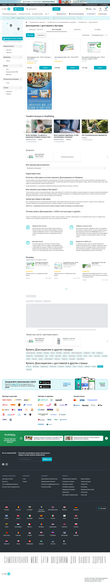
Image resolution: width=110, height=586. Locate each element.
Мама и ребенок (85, 479)
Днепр (52, 353)
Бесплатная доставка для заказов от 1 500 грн (68, 18)
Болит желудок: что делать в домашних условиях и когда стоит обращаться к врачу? (38, 136)
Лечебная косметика (68, 487)
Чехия (74, 366)
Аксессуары (84, 492)
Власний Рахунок (77, 4)
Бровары (39, 353)
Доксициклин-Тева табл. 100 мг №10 (66, 57)
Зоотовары (84, 487)
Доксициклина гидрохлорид (39, 155)
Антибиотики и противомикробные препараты (62, 22)
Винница (46, 353)
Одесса (65, 356)
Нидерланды (44, 366)
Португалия (53, 366)
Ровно (85, 356)
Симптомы (84, 495)
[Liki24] (6, 573)
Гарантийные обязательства (49, 479)
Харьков (34, 359)
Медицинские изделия (68, 489)
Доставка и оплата (22, 4)
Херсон (41, 359)
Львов (51, 356)
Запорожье (67, 353)
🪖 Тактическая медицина (76, 14)
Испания (28, 369)
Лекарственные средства (9, 14)
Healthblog (105, 4)
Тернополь (97, 356)
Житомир (59, 353)
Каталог (4, 4)
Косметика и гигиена (24, 14)
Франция (68, 366)
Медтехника (65, 492)
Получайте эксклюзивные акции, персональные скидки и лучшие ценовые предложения (34, 454)
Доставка (30, 35)
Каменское (87, 353)
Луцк (46, 356)
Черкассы (57, 359)
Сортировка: (86, 35)
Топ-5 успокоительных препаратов (94, 135)
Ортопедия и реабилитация (70, 495)
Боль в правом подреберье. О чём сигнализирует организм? (66, 136)
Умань (28, 359)
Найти (56, 9)
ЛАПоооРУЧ (84, 484)
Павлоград (72, 356)
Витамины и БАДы (37, 14)
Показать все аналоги (67, 157)
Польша (80, 366)
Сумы (90, 356)
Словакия (61, 366)
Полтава (79, 356)
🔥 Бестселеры (102, 14)
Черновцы (72, 359)
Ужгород (104, 356)
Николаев (58, 356)
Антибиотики (83, 22)
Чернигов (64, 359)
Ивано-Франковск (77, 353)
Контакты (12, 4)
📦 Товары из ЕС (61, 14)
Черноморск (80, 359)
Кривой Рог (29, 356)
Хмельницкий (48, 359)
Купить (45, 67)
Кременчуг (100, 353)
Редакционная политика (48, 481)
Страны (25, 481)
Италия (94, 366)
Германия (87, 366)
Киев (93, 353)
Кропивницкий (39, 356)
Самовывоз (41, 35)
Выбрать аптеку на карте (14, 38)
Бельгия (28, 366)
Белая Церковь (30, 353)
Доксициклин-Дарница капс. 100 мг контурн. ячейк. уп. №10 (93, 58)
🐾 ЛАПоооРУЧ (91, 14)
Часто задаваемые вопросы (37, 4)
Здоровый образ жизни (87, 489)
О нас (49, 4)
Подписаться (47, 459)
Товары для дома (86, 481)
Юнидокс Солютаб (69, 338)
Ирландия (36, 366)
